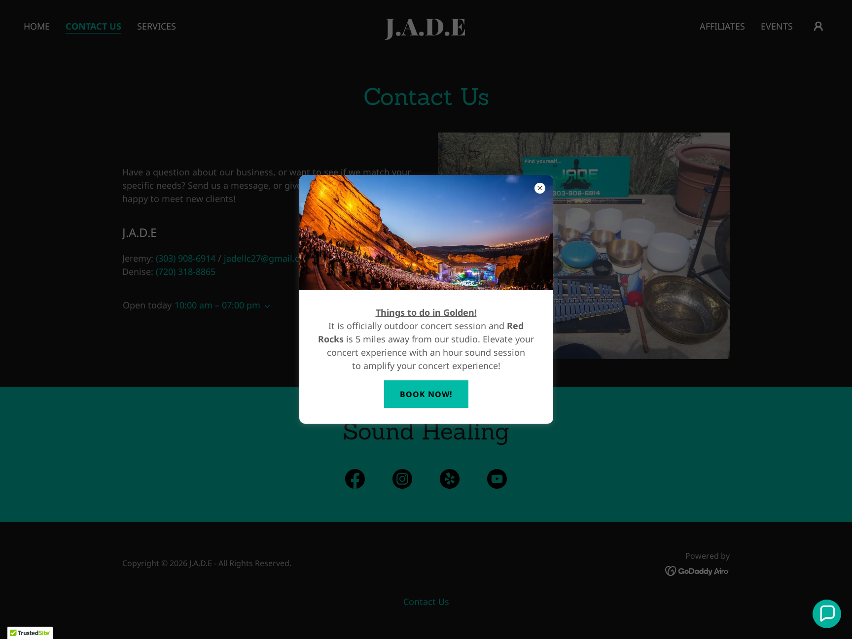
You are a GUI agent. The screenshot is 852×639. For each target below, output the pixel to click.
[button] (827, 614)
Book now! (426, 394)
